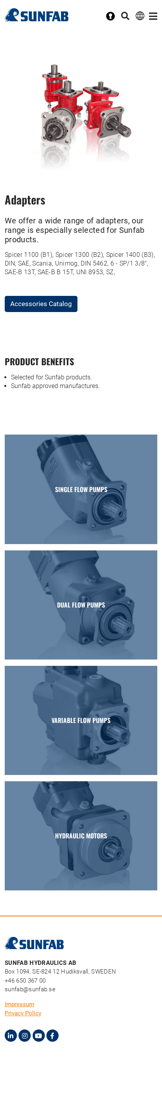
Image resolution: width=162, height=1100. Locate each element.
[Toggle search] (125, 16)
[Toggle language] (140, 15)
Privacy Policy (23, 1013)
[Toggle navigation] (153, 16)
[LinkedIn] (11, 1035)
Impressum (19, 1004)
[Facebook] (52, 1035)
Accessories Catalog (41, 304)
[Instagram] (24, 1035)
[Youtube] (39, 1035)
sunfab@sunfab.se (30, 989)
